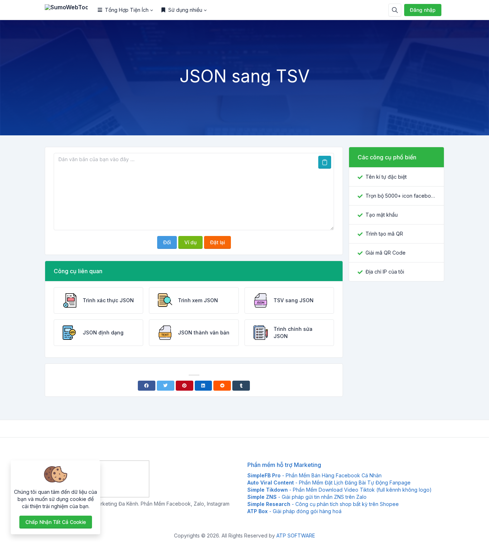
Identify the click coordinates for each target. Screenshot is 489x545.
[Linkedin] (203, 386)
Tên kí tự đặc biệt (386, 177)
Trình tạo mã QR (384, 234)
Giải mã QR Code (385, 253)
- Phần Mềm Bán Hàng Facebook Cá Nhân (314, 475)
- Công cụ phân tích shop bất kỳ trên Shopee (323, 504)
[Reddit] (222, 386)
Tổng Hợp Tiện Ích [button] (127, 10)
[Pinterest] (184, 386)
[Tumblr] (241, 386)
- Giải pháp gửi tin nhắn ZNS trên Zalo (307, 497)
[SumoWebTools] (69, 10)
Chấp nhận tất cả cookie (55, 522)
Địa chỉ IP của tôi (384, 272)
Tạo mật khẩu (381, 215)
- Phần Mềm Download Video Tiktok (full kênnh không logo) (339, 490)
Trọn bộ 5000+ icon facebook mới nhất (400, 196)
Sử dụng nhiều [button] (185, 10)
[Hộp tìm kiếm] (394, 10)
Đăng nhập (423, 10)
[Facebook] (146, 386)
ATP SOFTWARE (295, 535)
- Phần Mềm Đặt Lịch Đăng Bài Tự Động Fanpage (329, 482)
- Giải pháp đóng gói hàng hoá (294, 511)
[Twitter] (165, 386)
